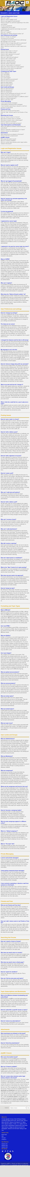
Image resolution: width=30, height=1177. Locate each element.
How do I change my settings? (8, 37)
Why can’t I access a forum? (8, 60)
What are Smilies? (5, 76)
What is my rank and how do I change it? (11, 44)
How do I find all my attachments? (9, 136)
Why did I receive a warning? (8, 63)
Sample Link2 (5, 1145)
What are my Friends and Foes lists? (10, 110)
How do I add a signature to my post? (10, 54)
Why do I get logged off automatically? (10, 21)
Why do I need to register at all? (9, 19)
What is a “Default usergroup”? (8, 98)
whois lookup (23, 1084)
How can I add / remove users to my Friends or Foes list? (14, 113)
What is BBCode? (5, 73)
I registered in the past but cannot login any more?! (14, 29)
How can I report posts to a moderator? (11, 65)
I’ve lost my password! (6, 26)
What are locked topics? (7, 84)
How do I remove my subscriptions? (10, 131)
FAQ (2, 1136)
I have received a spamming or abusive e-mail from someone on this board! (14, 106)
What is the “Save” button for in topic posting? (12, 66)
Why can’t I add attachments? (8, 62)
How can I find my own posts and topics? (11, 123)
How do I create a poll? (6, 55)
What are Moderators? (6, 90)
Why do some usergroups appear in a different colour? (14, 96)
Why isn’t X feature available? (8, 140)
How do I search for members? (8, 121)
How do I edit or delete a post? (8, 52)
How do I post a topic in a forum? (9, 51)
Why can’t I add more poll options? (9, 57)
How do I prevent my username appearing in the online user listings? (15, 23)
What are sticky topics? (6, 82)
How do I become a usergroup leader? (10, 95)
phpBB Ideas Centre (17, 1071)
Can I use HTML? (5, 74)
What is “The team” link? (7, 99)
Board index (4, 1134)
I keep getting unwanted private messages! (12, 104)
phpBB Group (17, 1060)
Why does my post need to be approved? (11, 68)
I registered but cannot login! (8, 27)
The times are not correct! (7, 38)
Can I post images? (6, 77)
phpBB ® (9, 1163)
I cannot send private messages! (9, 103)
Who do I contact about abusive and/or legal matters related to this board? (14, 142)
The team (4, 1137)
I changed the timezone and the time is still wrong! (13, 40)
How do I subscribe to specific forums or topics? (13, 129)
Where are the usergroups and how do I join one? (13, 93)
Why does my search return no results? (11, 118)
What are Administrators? (7, 88)
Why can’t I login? (5, 18)
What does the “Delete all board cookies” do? (12, 33)
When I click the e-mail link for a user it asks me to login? (13, 47)
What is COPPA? (5, 30)
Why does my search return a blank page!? (12, 120)
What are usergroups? (6, 92)
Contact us (4, 1139)
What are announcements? (8, 81)
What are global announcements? (9, 79)
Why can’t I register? (6, 32)
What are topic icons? (6, 85)
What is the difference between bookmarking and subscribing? (13, 127)
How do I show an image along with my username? (14, 43)
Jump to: (7, 1107)
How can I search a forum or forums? (10, 117)
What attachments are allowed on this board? (12, 134)
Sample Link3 (5, 1147)
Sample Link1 (5, 1143)
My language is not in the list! (8, 41)
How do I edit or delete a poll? (8, 58)
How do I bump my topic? (7, 70)
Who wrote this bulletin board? (8, 139)
